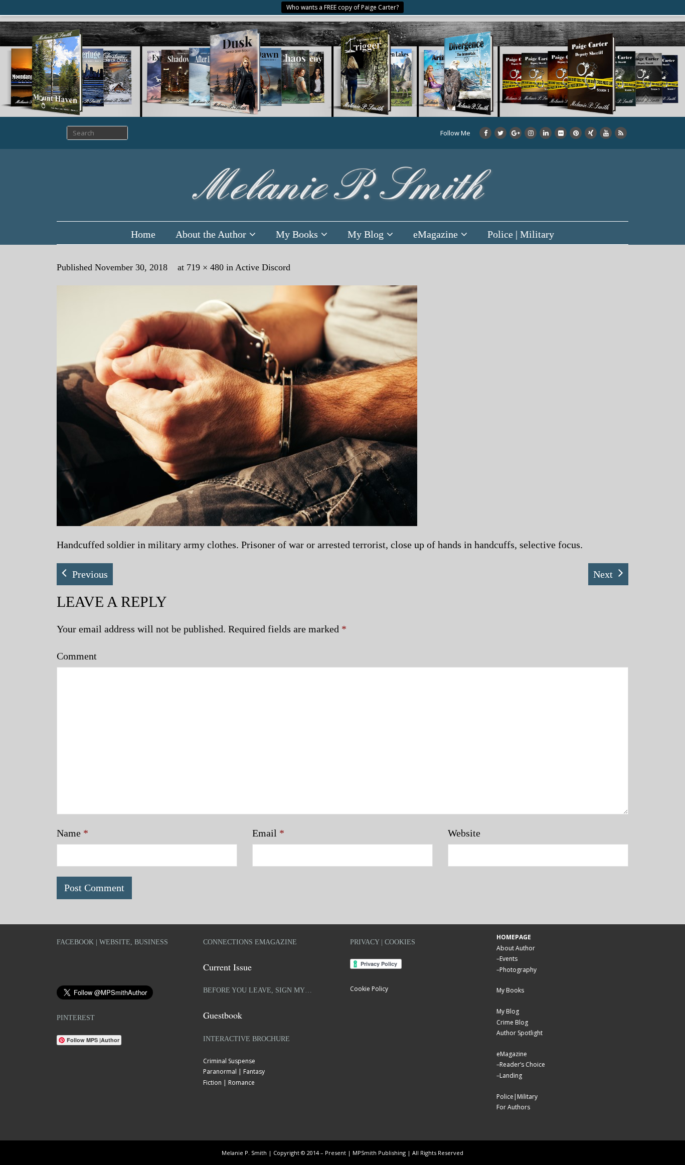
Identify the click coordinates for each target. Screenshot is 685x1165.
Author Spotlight (519, 1033)
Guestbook (222, 1015)
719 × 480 (205, 267)
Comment (77, 655)
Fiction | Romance (229, 1082)
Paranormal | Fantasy (234, 1071)
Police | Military (520, 234)
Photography (518, 969)
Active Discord (262, 267)
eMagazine (435, 234)
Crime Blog (512, 1022)
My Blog (366, 234)
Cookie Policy (369, 988)
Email (268, 833)
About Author (515, 948)
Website (464, 833)
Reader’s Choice (522, 1064)
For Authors (513, 1107)
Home (143, 234)
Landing (510, 1075)
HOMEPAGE (513, 937)
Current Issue (227, 967)
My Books (297, 234)
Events (508, 958)
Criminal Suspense (229, 1061)
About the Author (211, 234)
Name (72, 833)
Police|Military (517, 1096)
